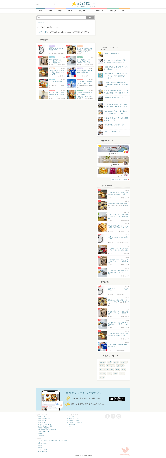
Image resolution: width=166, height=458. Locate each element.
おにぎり (124, 362)
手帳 (115, 373)
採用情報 (40, 445)
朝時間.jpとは (41, 417)
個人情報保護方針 (42, 444)
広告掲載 (40, 447)
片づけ (102, 377)
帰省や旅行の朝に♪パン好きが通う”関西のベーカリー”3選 (116, 119)
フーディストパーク (74, 420)
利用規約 (40, 433)
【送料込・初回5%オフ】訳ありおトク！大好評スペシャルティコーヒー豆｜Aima (116, 84)
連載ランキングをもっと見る (119, 179)
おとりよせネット (73, 417)
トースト (102, 373)
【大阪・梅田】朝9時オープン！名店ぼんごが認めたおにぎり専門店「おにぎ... (116, 105)
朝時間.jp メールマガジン (44, 418)
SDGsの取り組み (42, 451)
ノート (122, 373)
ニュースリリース (42, 449)
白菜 (117, 369)
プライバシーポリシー (43, 431)
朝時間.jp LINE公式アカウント (46, 422)
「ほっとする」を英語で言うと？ (114, 125)
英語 (109, 362)
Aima (70, 426)
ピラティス (120, 366)
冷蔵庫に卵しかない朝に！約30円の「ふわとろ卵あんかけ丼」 (116, 68)
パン (109, 373)
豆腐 (123, 369)
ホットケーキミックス (106, 369)
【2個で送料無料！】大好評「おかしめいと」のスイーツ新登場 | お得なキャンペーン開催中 (116, 76)
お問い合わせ (41, 435)
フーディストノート (74, 418)
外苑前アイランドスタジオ (75, 422)
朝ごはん (102, 362)
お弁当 (116, 362)
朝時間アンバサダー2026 (44, 424)
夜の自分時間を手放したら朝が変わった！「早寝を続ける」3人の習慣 (115, 112)
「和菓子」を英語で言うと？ (113, 53)
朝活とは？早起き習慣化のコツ (46, 428)
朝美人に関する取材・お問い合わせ (47, 429)
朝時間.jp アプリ (42, 420)
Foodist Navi (72, 424)
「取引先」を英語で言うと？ (113, 131)
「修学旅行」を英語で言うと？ (113, 97)
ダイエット (110, 366)
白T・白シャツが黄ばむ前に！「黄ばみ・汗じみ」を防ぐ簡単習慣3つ (115, 61)
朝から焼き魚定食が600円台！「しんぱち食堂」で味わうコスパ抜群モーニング (116, 92)
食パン (102, 366)
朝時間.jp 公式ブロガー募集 (45, 426)
